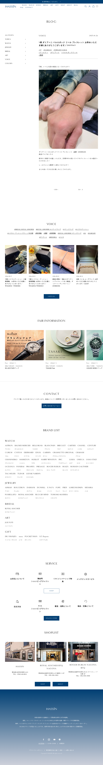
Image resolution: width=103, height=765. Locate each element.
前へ (56, 189)
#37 (40, 50)
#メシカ (61, 237)
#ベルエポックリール (69, 53)
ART (51, 5)
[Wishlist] (97, 6)
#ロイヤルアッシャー (82, 229)
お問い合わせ (70, 750)
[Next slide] (94, 261)
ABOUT (69, 5)
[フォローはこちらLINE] (60, 740)
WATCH (31, 5)
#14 (84, 233)
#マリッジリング (68, 229)
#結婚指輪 (52, 233)
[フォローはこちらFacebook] (43, 740)
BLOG (76, 5)
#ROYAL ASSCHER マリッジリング (69, 233)
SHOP (63, 5)
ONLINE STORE (51, 618)
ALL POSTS (9, 35)
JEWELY (38, 5)
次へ (79, 189)
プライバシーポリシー (36, 750)
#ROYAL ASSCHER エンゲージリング (48, 229)
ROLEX (24, 5)
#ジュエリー (43, 53)
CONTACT (29, 7)
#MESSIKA (53, 237)
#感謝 (41, 55)
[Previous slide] (8, 261)
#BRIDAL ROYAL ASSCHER (24, 229)
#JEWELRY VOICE (60, 50)
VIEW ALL (51, 296)
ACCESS (41, 743)
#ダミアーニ (55, 53)
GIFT (57, 5)
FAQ (21, 7)
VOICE (42, 36)
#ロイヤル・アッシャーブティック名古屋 (20, 233)
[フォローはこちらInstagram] (49, 739)
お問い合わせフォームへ (51, 406)
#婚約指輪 (38, 233)
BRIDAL (45, 5)
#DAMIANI (47, 50)
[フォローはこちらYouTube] (54, 740)
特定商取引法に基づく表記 (54, 750)
